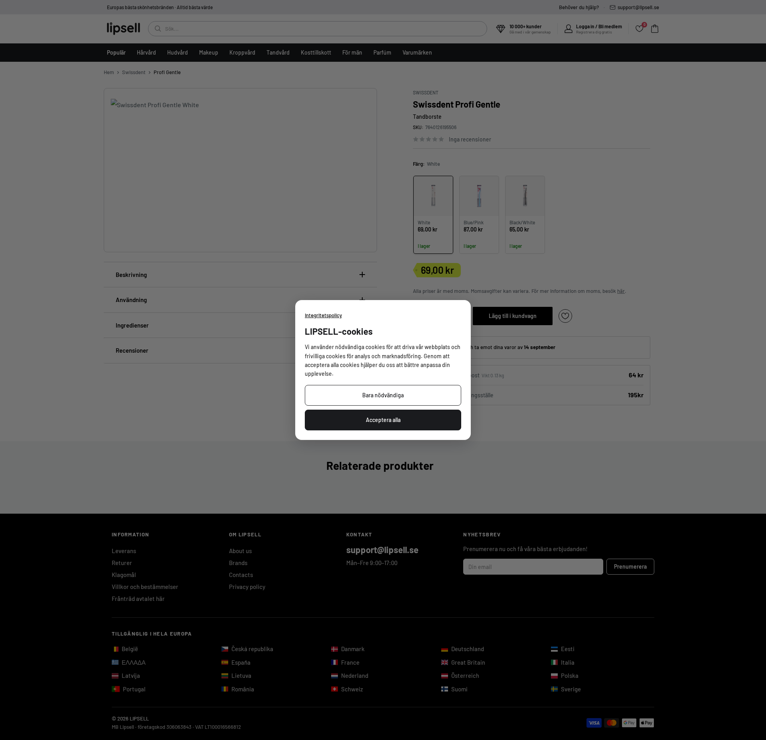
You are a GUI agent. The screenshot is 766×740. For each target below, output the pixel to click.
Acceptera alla (383, 419)
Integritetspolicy (323, 315)
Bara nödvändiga (383, 395)
